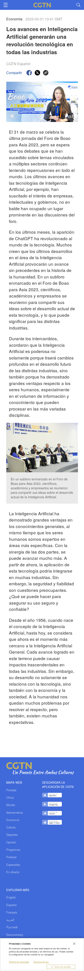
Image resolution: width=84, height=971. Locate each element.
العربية (10, 920)
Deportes (12, 835)
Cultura (10, 827)
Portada (11, 790)
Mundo (10, 805)
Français (11, 912)
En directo (12, 872)
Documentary (14, 935)
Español (11, 905)
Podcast (11, 857)
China (10, 798)
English (11, 897)
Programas (13, 850)
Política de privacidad (19, 961)
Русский (11, 927)
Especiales (13, 865)
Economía (12, 820)
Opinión (11, 842)
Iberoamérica (14, 813)
